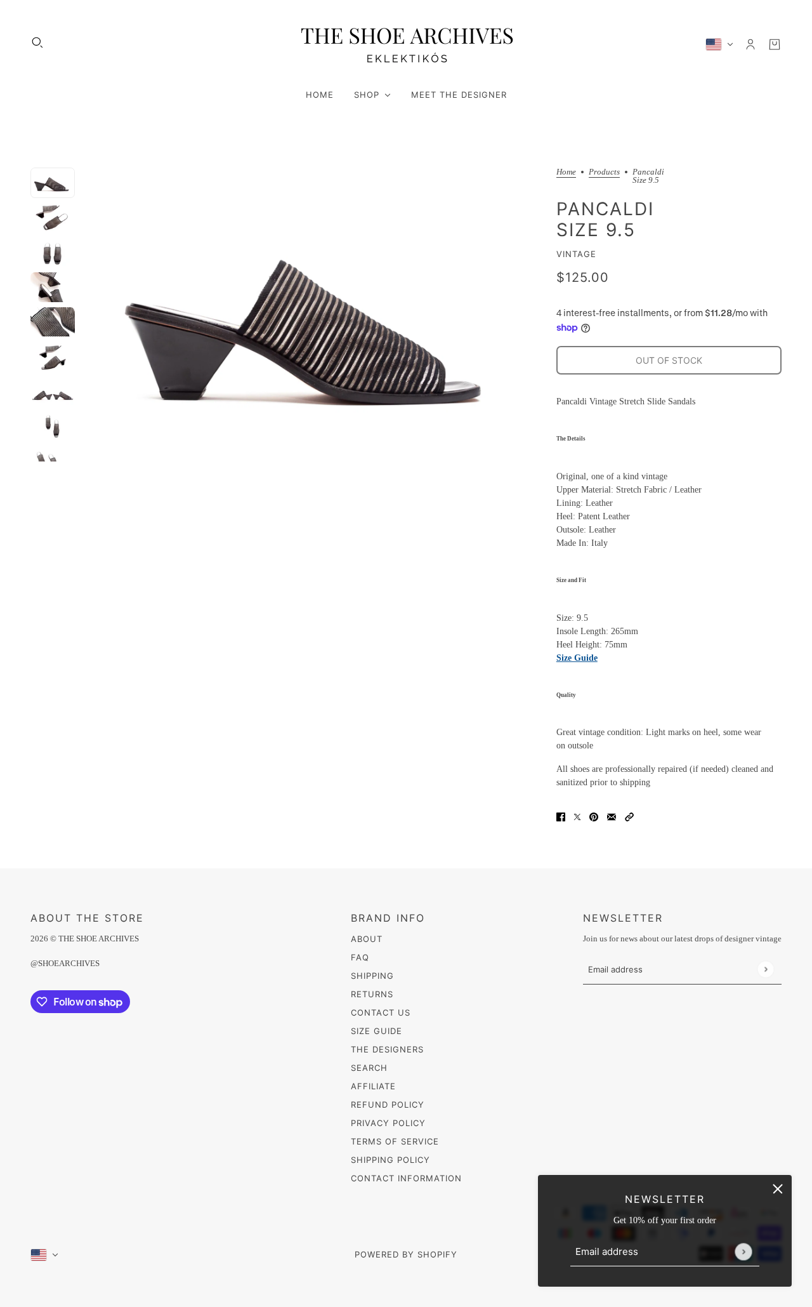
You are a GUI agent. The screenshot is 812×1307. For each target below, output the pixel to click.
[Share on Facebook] (560, 816)
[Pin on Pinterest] (593, 816)
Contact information (406, 1178)
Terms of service (395, 1141)
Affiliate (373, 1086)
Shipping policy (390, 1160)
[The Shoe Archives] (406, 44)
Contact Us (380, 1012)
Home (566, 172)
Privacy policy (388, 1123)
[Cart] (775, 44)
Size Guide (577, 658)
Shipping (372, 976)
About (367, 939)
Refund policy (387, 1104)
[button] (629, 816)
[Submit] (743, 1251)
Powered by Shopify (406, 1254)
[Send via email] (611, 816)
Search (369, 1068)
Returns (372, 994)
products (604, 172)
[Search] (37, 43)
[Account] (750, 44)
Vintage (576, 254)
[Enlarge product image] (315, 314)
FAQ (360, 957)
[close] (777, 1189)
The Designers (387, 1049)
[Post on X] (577, 816)
